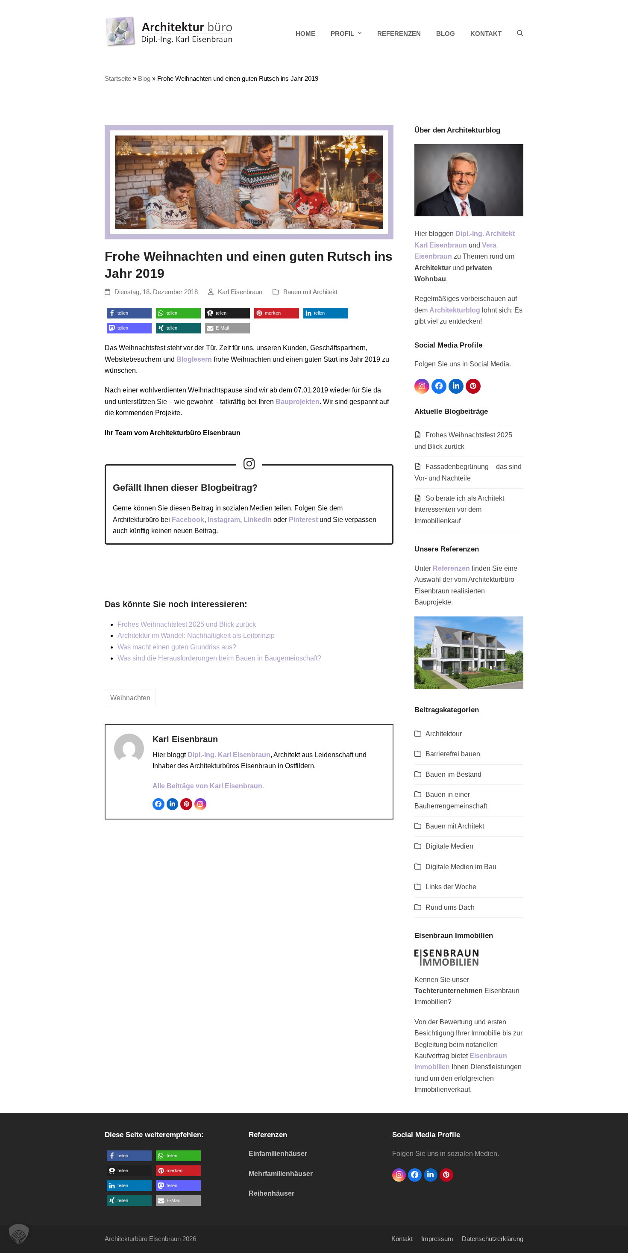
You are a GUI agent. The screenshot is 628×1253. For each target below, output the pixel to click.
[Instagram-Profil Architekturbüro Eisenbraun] (249, 464)
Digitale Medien (449, 846)
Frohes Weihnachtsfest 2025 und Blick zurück (186, 624)
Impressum (437, 1238)
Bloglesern (194, 359)
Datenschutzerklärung (492, 1238)
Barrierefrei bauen (453, 754)
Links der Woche (451, 886)
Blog (144, 78)
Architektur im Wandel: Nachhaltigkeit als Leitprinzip (196, 635)
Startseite (118, 78)
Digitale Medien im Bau (461, 866)
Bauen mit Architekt (310, 292)
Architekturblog (454, 310)
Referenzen (451, 568)
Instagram (224, 519)
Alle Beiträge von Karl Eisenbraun (207, 786)
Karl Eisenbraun (240, 292)
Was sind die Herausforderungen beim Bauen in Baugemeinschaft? (219, 658)
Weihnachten (130, 698)
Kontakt (402, 1238)
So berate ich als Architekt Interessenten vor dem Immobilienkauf (459, 510)
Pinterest (303, 519)
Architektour (444, 733)
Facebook (188, 519)
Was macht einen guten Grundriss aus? (176, 647)
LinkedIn (258, 519)
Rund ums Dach (450, 907)
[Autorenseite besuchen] (129, 748)
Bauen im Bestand (453, 774)
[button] (520, 33)
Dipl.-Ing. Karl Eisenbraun (229, 754)
